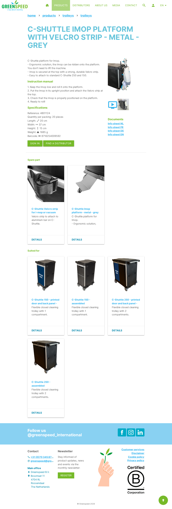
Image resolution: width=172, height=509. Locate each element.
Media (116, 5)
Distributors (81, 5)
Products (61, 5)
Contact (131, 5)
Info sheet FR (115, 127)
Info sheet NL (116, 123)
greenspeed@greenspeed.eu (48, 460)
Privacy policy (135, 460)
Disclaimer (138, 453)
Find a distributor (58, 143)
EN (162, 5)
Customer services (132, 449)
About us (101, 5)
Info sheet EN (116, 134)
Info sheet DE (116, 130)
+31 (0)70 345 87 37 (43, 457)
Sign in (35, 143)
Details (37, 239)
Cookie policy (136, 456)
